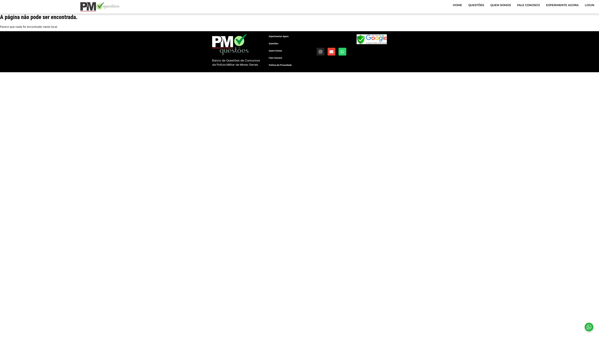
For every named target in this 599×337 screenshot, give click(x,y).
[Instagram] (320, 52)
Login (589, 5)
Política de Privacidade (280, 65)
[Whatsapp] (342, 52)
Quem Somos (500, 5)
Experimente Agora (562, 5)
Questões (476, 5)
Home (457, 5)
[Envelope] (331, 52)
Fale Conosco (528, 5)
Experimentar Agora (279, 36)
